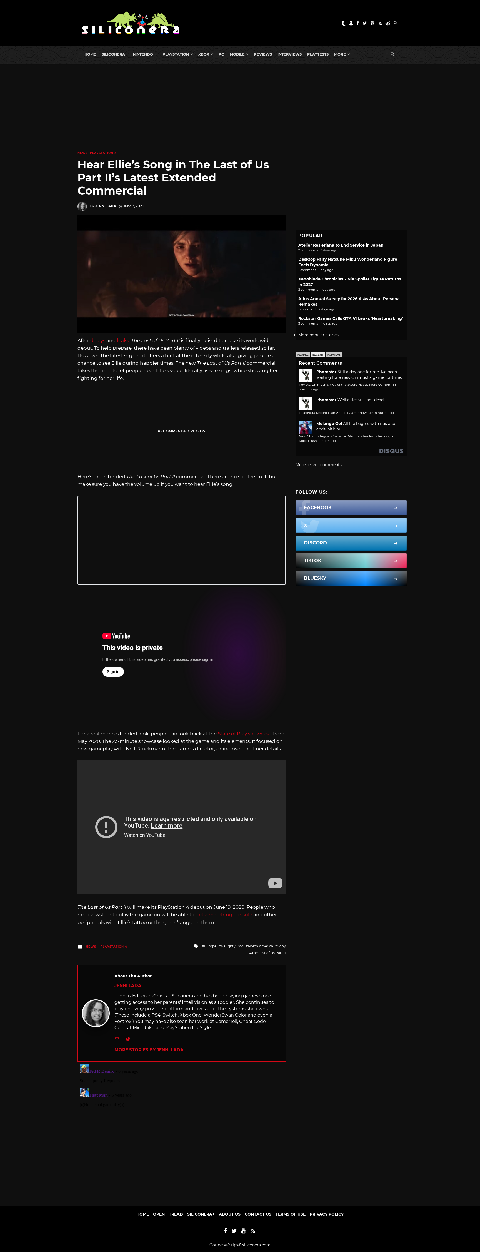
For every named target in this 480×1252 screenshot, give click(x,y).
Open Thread (168, 1214)
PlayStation (175, 54)
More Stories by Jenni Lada (149, 1049)
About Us (230, 1214)
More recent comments (319, 464)
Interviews (290, 54)
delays (97, 340)
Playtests (318, 54)
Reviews (263, 54)
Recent (318, 355)
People (303, 355)
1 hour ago (327, 441)
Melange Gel (329, 423)
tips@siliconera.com (251, 1245)
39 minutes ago (381, 413)
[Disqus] (182, 1131)
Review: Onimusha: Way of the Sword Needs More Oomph (344, 385)
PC (221, 54)
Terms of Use (291, 1214)
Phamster (326, 371)
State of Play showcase (244, 733)
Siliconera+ (114, 54)
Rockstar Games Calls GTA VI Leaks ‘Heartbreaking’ (350, 318)
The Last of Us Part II (269, 953)
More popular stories (318, 334)
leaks (123, 340)
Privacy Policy (327, 1214)
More (340, 54)
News (83, 153)
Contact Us (258, 1214)
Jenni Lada (105, 206)
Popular (334, 355)
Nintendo (143, 54)
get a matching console (224, 914)
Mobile (237, 54)
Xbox (203, 54)
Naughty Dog (232, 946)
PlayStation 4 (103, 153)
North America (260, 946)
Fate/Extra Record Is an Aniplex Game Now (333, 413)
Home (90, 54)
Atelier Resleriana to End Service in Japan (341, 245)
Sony (282, 946)
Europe (210, 946)
